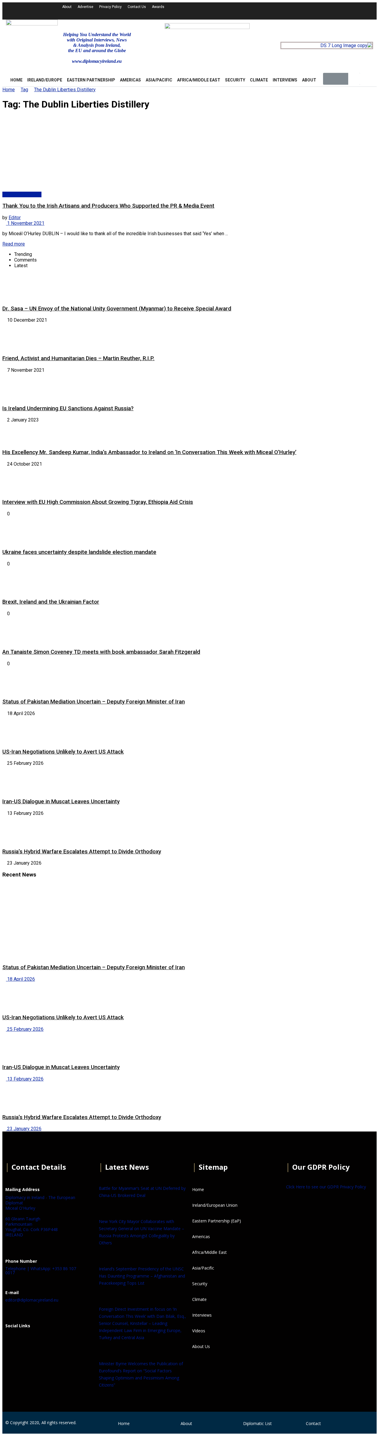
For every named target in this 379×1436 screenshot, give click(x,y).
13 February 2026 (25, 1079)
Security (235, 80)
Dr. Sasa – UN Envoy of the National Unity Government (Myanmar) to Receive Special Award (116, 308)
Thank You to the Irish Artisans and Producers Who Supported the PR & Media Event (108, 206)
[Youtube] (300, 10)
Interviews (285, 80)
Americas (130, 80)
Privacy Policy (110, 7)
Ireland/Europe (44, 80)
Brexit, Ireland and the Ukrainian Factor (50, 602)
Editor (15, 217)
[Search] (354, 79)
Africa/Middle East (198, 80)
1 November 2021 (25, 223)
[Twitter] (284, 10)
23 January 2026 (23, 1129)
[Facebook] (12, 1340)
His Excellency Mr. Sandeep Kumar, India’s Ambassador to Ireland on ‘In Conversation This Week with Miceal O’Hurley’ (149, 452)
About (67, 7)
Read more (13, 244)
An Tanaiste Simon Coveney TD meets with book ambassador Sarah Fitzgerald (101, 652)
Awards (158, 7)
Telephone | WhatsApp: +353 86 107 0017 (40, 1270)
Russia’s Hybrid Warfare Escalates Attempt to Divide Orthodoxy (81, 851)
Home (8, 89)
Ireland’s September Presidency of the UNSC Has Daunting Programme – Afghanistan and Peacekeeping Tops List (142, 1276)
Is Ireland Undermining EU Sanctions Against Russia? (68, 408)
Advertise (85, 7)
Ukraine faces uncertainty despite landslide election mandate (79, 552)
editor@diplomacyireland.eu (31, 1300)
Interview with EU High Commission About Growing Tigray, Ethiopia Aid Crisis (97, 502)
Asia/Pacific (159, 80)
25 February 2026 (25, 1029)
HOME (16, 80)
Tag (24, 89)
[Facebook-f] (268, 10)
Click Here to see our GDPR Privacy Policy (326, 1187)
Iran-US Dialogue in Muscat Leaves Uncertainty (61, 801)
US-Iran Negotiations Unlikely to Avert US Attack (63, 752)
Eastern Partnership (91, 80)
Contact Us (137, 7)
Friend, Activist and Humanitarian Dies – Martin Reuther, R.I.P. (78, 358)
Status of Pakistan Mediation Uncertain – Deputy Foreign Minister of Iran (93, 701)
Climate (259, 80)
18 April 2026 (20, 979)
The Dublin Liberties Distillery (65, 89)
